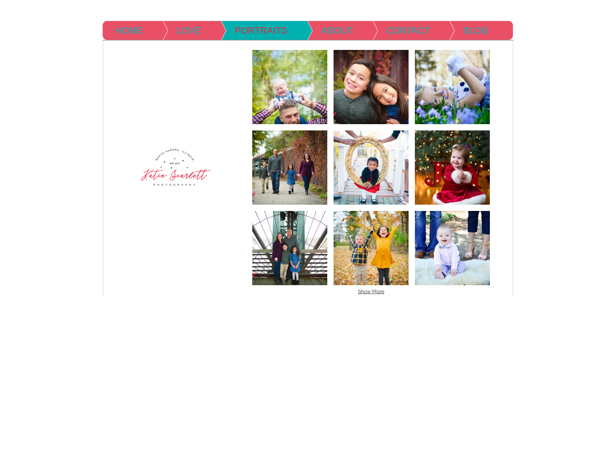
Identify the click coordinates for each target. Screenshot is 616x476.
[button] (289, 87)
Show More (371, 291)
